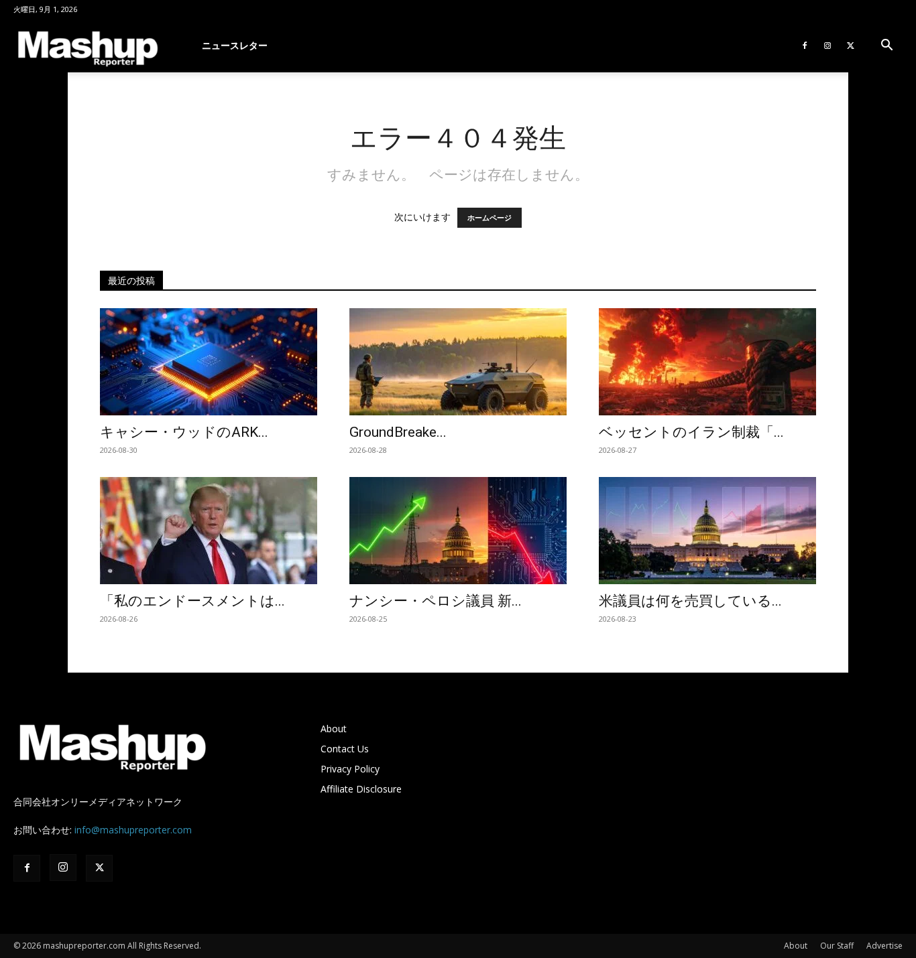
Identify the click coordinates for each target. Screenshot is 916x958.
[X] (850, 45)
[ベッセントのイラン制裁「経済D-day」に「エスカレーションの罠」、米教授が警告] (707, 361)
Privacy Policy (350, 768)
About (334, 728)
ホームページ (489, 217)
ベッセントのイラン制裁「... (691, 432)
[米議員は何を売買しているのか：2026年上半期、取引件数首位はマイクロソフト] (707, 530)
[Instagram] (827, 45)
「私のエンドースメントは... (192, 601)
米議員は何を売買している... (690, 601)
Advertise (884, 945)
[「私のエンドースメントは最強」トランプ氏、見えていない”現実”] (208, 530)
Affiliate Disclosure (361, 788)
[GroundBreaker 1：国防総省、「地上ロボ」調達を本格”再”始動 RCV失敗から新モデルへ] (458, 361)
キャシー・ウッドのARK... (184, 432)
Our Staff (837, 945)
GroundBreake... (398, 432)
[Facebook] (805, 45)
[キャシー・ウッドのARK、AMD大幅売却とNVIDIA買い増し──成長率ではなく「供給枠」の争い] (208, 361)
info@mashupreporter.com (133, 829)
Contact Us (345, 748)
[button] (886, 46)
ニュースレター (235, 45)
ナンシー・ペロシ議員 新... (435, 601)
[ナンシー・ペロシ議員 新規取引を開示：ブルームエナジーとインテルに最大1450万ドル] (458, 530)
